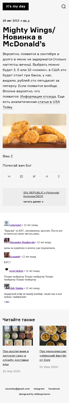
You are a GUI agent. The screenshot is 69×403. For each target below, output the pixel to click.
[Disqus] (34, 260)
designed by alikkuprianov (34, 394)
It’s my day (15, 6)
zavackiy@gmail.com (17, 388)
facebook (54, 388)
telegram (39, 388)
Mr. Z (26, 20)
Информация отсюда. (38, 96)
